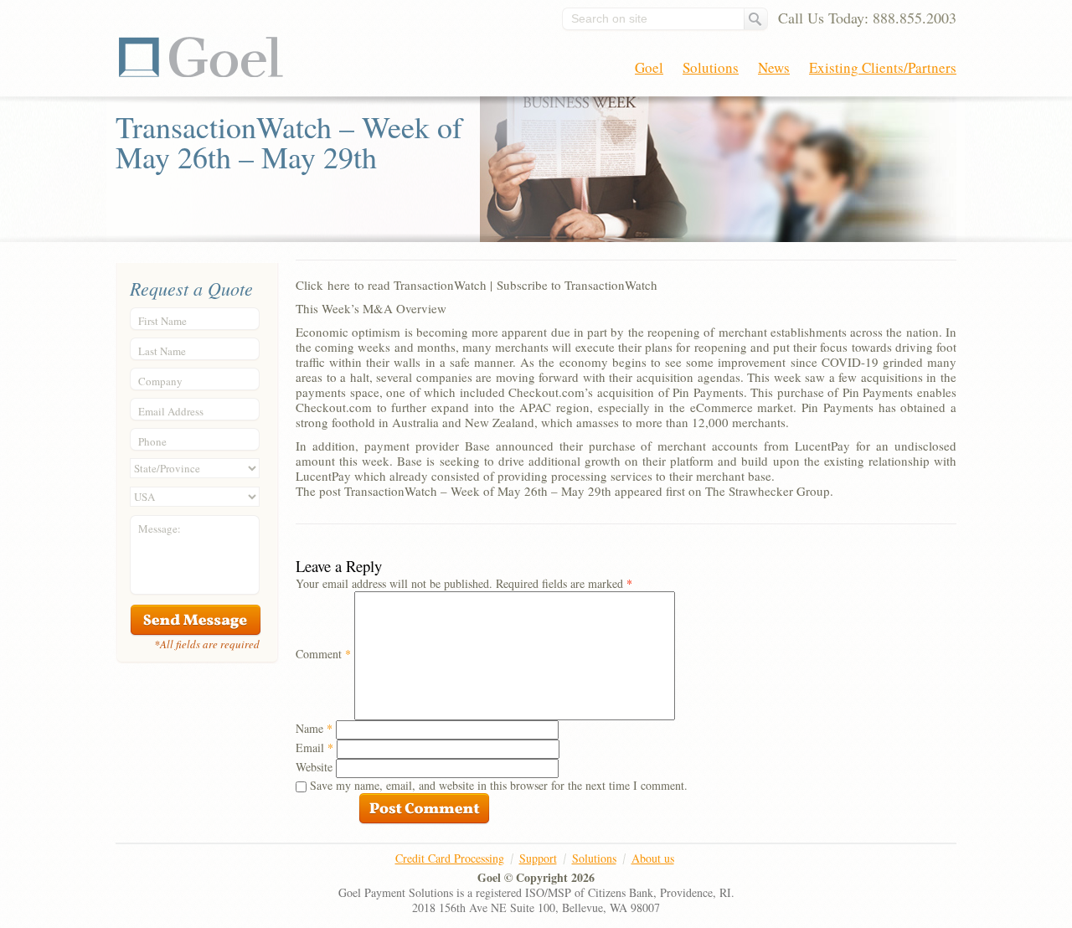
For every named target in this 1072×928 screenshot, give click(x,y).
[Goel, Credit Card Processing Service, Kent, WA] (893, 878)
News (774, 67)
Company (160, 381)
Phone (152, 441)
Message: (159, 528)
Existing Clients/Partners (882, 67)
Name (314, 728)
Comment (323, 654)
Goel (201, 57)
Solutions (711, 67)
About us (652, 858)
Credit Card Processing (449, 858)
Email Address (171, 411)
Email (314, 747)
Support (538, 858)
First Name (162, 320)
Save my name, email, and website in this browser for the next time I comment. (499, 785)
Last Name (162, 350)
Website (314, 767)
